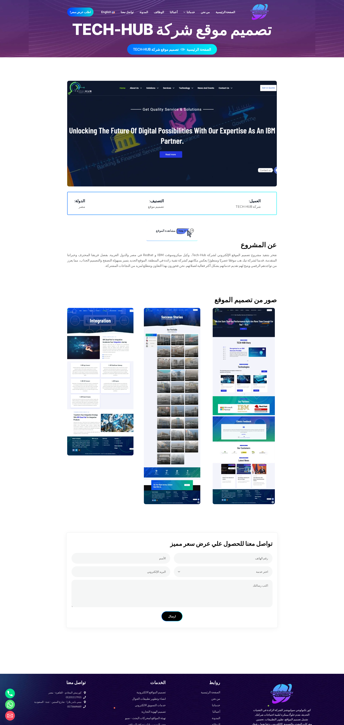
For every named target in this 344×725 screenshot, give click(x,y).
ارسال (172, 616)
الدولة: (79, 200)
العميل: (255, 200)
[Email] (10, 716)
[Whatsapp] (10, 704)
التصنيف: (156, 200)
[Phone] (10, 693)
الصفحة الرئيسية (199, 49)
